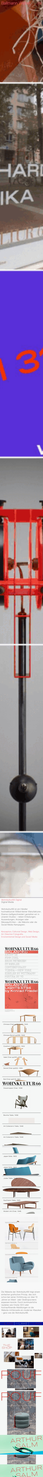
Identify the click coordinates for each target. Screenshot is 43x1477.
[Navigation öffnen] (40, 3)
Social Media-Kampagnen (13, 924)
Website (25, 922)
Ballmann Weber (16, 3)
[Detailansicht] (21, 962)
